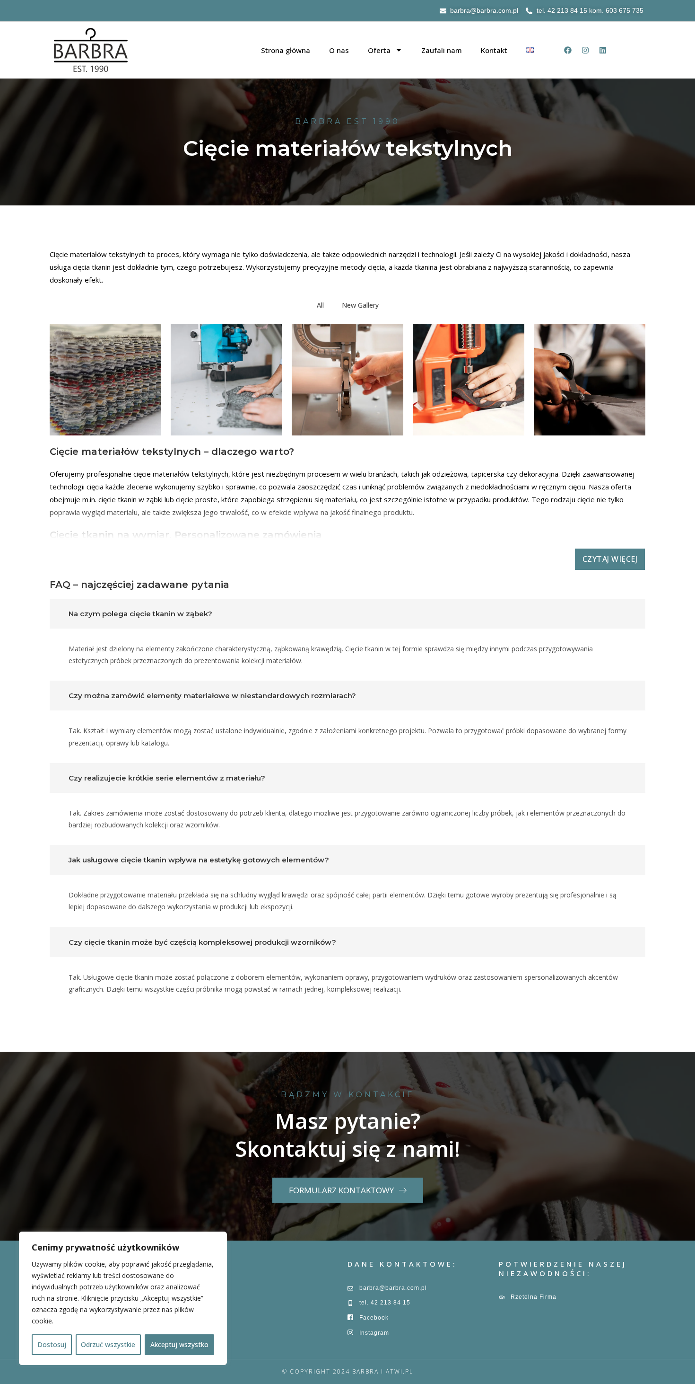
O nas (339, 50)
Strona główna (285, 50)
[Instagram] (585, 50)
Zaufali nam (441, 50)
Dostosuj (51, 1344)
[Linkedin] (602, 50)
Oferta (379, 50)
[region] (123, 1298)
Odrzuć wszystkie (108, 1344)
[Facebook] (567, 50)
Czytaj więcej (610, 559)
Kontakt (494, 50)
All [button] (320, 305)
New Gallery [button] (360, 305)
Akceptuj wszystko (179, 1344)
